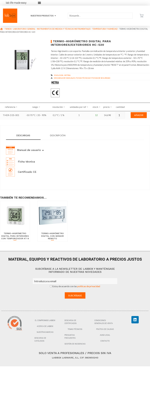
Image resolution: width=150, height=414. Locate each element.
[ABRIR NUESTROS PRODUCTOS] (55, 15)
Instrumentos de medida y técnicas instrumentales (64, 29)
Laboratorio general (24, 29)
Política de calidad (105, 329)
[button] (39, 2)
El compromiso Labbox (45, 320)
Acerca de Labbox (45, 326)
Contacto (105, 341)
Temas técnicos (75, 329)
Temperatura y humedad (105, 29)
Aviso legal (105, 335)
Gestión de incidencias (74, 344)
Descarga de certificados (70, 321)
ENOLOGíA (58, 75)
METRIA (67, 75)
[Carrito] (141, 15)
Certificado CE (26, 171)
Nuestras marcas (45, 332)
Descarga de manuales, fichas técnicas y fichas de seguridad (82, 78)
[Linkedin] (135, 319)
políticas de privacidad (88, 286)
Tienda (8, 29)
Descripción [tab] (57, 135)
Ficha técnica (26, 161)
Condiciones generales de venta (103, 321)
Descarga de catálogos (40, 339)
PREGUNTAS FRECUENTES (69, 336)
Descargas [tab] (23, 135)
